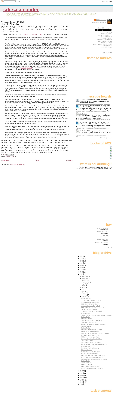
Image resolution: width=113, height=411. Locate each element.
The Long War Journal (101, 242)
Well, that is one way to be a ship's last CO (93, 307)
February (84, 295)
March (84, 293)
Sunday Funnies (86, 326)
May (83, 289)
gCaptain (105, 235)
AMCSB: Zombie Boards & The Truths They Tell (95, 333)
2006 (81, 381)
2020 (81, 262)
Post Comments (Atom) (17, 164)
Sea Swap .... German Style (89, 322)
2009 (81, 375)
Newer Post (5, 160)
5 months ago (107, 104)
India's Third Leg (86, 298)
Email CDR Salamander (105, 28)
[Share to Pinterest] (13, 155)
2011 (81, 372)
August (84, 284)
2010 (81, 373)
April (83, 291)
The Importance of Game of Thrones (91, 300)
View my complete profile (99, 22)
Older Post (69, 160)
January (84, 296)
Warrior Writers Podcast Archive (102, 44)
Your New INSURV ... (87, 362)
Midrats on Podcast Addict (104, 39)
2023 (81, 256)
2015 (81, 271)
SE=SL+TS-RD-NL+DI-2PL (89, 309)
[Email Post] (15, 156)
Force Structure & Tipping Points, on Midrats (94, 359)
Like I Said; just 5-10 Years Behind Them (93, 355)
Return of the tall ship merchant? (90, 366)
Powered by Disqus (106, 137)
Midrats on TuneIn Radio (105, 41)
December (85, 276)
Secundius (82, 105)
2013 (81, 274)
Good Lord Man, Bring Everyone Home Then (94, 344)
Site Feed (109, 32)
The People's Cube (102, 231)
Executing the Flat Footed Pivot (90, 331)
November (85, 278)
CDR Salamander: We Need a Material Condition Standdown (91, 111)
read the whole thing (33, 35)
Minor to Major (85, 313)
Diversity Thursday (10, 24)
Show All (110, 247)
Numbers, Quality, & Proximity (90, 348)
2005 (81, 383)
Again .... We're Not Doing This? (90, 306)
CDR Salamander (21, 9)
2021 (81, 260)
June (83, 287)
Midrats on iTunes (106, 33)
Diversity (7, 156)
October (84, 280)
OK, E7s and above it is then (89, 353)
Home (37, 160)
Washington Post (26, 68)
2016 (81, 269)
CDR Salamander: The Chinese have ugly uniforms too (89, 104)
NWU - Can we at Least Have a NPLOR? (93, 357)
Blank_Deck (83, 114)
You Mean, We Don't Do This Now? (91, 311)
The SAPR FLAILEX (87, 340)
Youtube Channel (107, 52)
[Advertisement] (101, 183)
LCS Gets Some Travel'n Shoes (90, 335)
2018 (81, 265)
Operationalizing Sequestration (90, 302)
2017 (81, 267)
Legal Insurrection (102, 228)
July (83, 285)
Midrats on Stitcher (106, 38)
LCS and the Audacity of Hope (90, 337)
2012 (81, 370)
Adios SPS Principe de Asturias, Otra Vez (93, 324)
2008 (81, 377)
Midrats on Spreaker (106, 36)
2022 (81, 258)
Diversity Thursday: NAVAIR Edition (91, 329)
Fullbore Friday (85, 317)
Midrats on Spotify (106, 42)
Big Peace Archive (106, 47)
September (85, 282)
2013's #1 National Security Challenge (92, 368)
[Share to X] (10, 155)
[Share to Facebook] (12, 155)
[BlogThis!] (8, 155)
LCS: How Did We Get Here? (89, 304)
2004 (81, 384)
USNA (12, 156)
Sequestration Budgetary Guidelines (91, 339)
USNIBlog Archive (106, 45)
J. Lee (81, 99)
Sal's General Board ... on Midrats (91, 342)
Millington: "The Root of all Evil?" (90, 351)
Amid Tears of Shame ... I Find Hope (91, 320)
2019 (81, 263)
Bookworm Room (102, 239)
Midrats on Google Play (105, 35)
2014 (81, 273)
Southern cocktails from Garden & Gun (87, 168)
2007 (81, 379)
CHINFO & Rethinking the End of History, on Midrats (96, 315)
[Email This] (7, 155)
